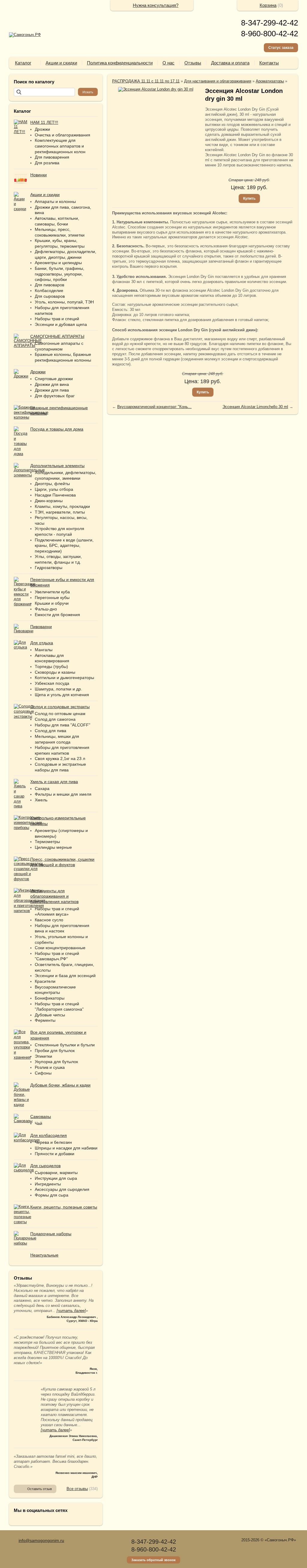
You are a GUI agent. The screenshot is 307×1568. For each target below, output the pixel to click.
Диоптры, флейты (52, 483)
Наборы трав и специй (57, 318)
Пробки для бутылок (55, 1050)
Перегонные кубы (52, 597)
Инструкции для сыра (56, 1178)
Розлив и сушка (50, 1067)
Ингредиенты (48, 1184)
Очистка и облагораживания (62, 135)
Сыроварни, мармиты (56, 1172)
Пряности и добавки (54, 1153)
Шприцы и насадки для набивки (66, 1148)
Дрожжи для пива (52, 390)
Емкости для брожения (57, 614)
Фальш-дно (46, 609)
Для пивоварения (52, 157)
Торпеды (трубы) (51, 666)
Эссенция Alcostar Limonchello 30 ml (255, 406)
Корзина (268, 5)
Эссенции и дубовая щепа (61, 324)
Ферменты (45, 1020)
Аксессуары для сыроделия (62, 1189)
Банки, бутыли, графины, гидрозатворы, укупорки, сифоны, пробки (59, 274)
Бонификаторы (49, 998)
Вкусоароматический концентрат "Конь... (154, 406)
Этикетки (43, 1056)
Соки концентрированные (60, 947)
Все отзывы (77, 1488)
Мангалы (43, 649)
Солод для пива (50, 730)
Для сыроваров (50, 296)
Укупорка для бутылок (56, 1061)
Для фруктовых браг (55, 395)
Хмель (41, 799)
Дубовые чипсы (50, 1014)
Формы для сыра (51, 1195)
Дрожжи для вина (52, 384)
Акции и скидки (61, 62)
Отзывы (192, 62)
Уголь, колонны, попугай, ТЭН (64, 302)
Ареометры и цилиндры (58, 262)
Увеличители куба (52, 591)
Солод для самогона (55, 719)
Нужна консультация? (155, 5)
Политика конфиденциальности (120, 62)
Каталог (23, 62)
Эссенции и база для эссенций (65, 975)
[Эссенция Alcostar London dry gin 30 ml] (155, 89)
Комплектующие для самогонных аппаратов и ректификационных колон (60, 146)
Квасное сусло (49, 919)
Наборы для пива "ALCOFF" (62, 725)
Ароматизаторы (270, 81)
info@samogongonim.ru (41, 1540)
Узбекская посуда (52, 683)
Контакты (269, 62)
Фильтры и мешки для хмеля (63, 794)
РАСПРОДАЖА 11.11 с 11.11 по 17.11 (146, 81)
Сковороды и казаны (55, 672)
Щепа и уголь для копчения (62, 694)
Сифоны (43, 1073)
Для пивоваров (49, 284)
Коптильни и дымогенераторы (64, 677)
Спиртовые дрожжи (54, 378)
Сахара (42, 788)
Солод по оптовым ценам (60, 713)
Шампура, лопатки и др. (58, 689)
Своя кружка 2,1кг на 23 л (60, 758)
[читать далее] (71, 1310)
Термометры (47, 841)
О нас (168, 62)
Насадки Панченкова (55, 495)
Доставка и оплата (230, 62)
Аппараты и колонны (55, 201)
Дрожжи (42, 129)
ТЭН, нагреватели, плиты (60, 512)
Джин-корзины (49, 500)
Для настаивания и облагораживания (217, 81)
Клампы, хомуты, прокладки (62, 506)
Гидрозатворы (48, 567)
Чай (38, 1123)
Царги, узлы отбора (54, 489)
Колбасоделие (49, 290)
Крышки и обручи (52, 603)
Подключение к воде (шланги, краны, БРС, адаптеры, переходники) (64, 545)
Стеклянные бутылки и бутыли (65, 1044)
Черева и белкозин (53, 1142)
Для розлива (47, 162)
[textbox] (44, 92)
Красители (45, 981)
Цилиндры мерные (53, 847)
